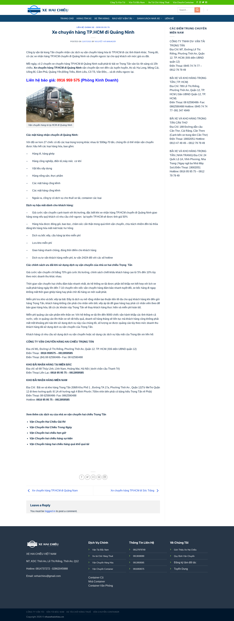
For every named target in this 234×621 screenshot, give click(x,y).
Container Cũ (95, 577)
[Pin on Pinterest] (99, 477)
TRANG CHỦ (67, 18)
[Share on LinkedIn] (104, 477)
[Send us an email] (206, 2)
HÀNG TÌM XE (84, 18)
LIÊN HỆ (169, 18)
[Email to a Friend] (93, 477)
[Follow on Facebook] (197, 2)
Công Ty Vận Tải (117, 2)
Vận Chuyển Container (183, 2)
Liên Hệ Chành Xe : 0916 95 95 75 (93, 27)
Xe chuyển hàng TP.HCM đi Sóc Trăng (133, 490)
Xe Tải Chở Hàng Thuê (158, 2)
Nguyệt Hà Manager (105, 41)
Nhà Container (96, 581)
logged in (50, 511)
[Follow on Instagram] (200, 2)
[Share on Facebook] (81, 477)
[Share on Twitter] (87, 477)
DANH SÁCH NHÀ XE (148, 18)
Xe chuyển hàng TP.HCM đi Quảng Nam (54, 490)
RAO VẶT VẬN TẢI (122, 18)
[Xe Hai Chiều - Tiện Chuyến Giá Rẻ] (48, 10)
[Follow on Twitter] (203, 2)
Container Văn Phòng (100, 585)
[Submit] (197, 10)
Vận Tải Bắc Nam (137, 2)
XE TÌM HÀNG (101, 18)
